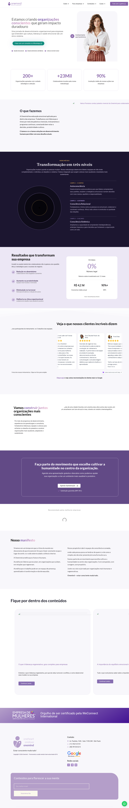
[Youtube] (76, 765)
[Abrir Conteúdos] (95, 4)
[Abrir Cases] (104, 4)
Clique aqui (60, 378)
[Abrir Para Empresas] (83, 4)
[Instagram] (68, 765)
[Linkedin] (72, 765)
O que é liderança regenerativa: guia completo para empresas (43, 664)
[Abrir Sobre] (68, 4)
